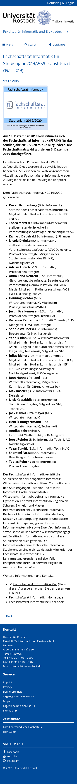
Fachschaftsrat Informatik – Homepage (36, 597)
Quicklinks (58, 44)
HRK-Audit (9, 731)
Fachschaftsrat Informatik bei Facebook (36, 602)
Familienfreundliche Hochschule (23, 727)
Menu (9, 44)
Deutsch (53, 3)
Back (9, 616)
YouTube (12, 756)
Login (69, 3)
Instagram (13, 760)
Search (32, 44)
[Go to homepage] (38, 17)
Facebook (13, 752)
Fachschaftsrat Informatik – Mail (35, 584)
